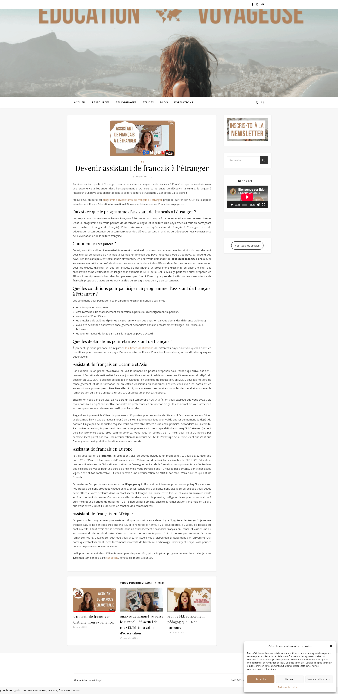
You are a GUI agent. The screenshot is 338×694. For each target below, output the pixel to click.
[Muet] (258, 205)
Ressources (100, 102)
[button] (331, 646)
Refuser (290, 679)
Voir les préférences (319, 679)
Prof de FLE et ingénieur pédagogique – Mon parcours (186, 622)
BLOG (164, 102)
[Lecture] (231, 205)
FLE (142, 161)
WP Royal (97, 680)
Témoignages (126, 102)
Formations (183, 102)
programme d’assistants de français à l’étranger (132, 199)
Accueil (80, 102)
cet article (112, 557)
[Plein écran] (263, 205)
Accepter (261, 679)
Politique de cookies (288, 687)
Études (148, 102)
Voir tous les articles (247, 245)
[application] (247, 197)
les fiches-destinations (139, 348)
